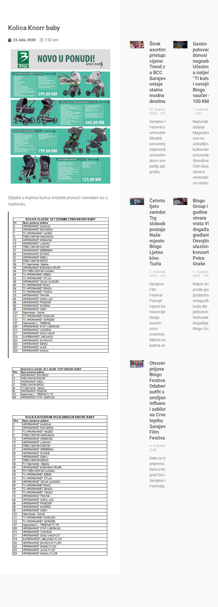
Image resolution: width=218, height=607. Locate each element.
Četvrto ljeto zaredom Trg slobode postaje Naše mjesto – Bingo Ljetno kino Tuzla (158, 232)
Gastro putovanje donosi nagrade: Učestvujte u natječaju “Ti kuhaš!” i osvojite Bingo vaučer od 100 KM (204, 72)
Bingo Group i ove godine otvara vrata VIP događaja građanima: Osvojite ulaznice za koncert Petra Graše (205, 232)
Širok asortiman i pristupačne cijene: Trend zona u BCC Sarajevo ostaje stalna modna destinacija (162, 72)
